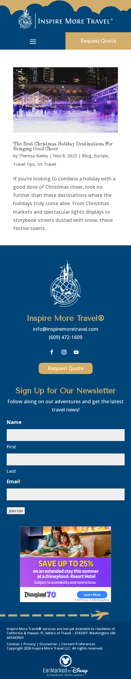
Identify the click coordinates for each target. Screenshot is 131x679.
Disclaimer (48, 644)
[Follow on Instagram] (64, 352)
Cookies (13, 644)
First (11, 446)
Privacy (29, 644)
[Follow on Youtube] (76, 352)
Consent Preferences (78, 644)
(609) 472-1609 (65, 337)
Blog (86, 156)
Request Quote (98, 40)
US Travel (46, 164)
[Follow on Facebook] (52, 352)
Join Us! (16, 510)
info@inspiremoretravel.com (65, 329)
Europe (101, 156)
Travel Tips (24, 164)
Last (11, 471)
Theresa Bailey (33, 156)
